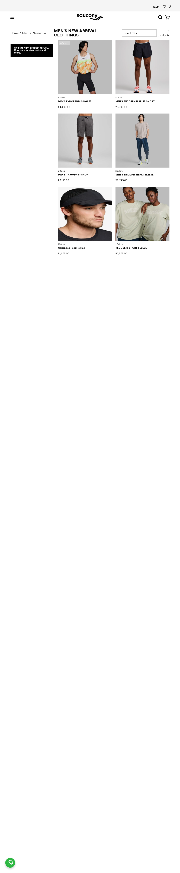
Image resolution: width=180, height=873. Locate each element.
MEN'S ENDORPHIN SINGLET (75, 101)
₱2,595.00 (121, 253)
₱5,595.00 (121, 107)
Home (14, 33)
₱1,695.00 (63, 253)
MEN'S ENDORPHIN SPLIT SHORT (135, 101)
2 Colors (61, 171)
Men (25, 33)
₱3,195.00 (63, 180)
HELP (155, 7)
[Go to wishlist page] (164, 7)
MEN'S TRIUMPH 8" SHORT (74, 175)
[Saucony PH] (90, 17)
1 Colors (61, 98)
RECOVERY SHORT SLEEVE (131, 248)
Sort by (130, 33)
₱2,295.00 (121, 180)
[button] (160, 17)
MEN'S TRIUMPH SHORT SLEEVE (134, 175)
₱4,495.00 (64, 107)
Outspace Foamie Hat (71, 248)
